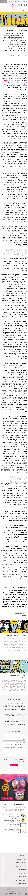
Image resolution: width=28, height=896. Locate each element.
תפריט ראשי (25, 10)
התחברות (3, 1)
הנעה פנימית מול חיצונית (17, 83)
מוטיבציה (20, 58)
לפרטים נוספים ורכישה (7, 798)
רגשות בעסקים (14, 58)
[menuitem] (14, 856)
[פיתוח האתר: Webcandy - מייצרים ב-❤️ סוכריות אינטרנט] (11, 893)
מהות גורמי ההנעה (8, 80)
